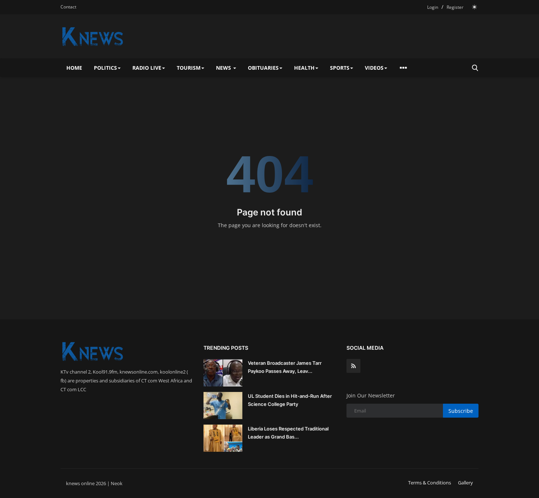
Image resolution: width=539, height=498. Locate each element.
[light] (474, 6)
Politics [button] (105, 67)
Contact (68, 7)
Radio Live (146, 67)
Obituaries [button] (263, 67)
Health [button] (304, 67)
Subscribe (460, 410)
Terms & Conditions (429, 482)
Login (432, 7)
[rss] (353, 366)
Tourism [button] (189, 67)
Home (74, 67)
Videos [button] (374, 67)
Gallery (465, 482)
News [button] (224, 67)
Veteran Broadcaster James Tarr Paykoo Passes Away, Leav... (285, 367)
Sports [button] (339, 67)
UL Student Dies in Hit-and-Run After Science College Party (290, 400)
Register (455, 7)
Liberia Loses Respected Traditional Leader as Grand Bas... (288, 433)
